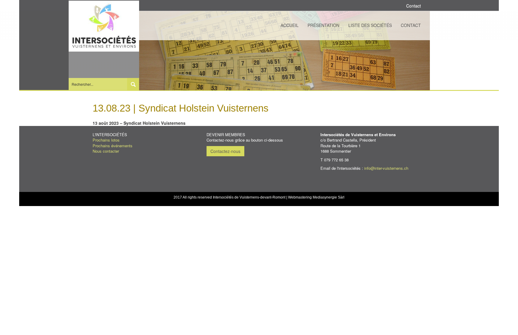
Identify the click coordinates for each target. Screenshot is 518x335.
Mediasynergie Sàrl (328, 197)
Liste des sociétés (370, 25)
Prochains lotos (106, 140)
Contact (411, 25)
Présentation (323, 25)
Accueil (290, 25)
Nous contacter (106, 151)
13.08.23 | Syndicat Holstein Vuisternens (181, 108)
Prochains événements (112, 145)
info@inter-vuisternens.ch (386, 168)
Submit (133, 84)
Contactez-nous (225, 151)
